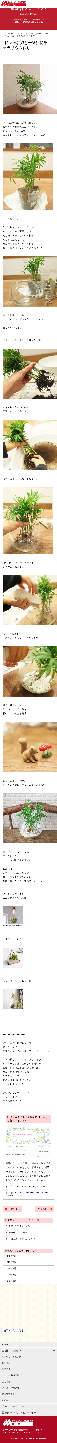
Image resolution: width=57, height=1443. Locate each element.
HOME (5, 1344)
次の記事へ (43, 1209)
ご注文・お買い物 (10, 1388)
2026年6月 (10, 1262)
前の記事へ (14, 1209)
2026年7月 (10, 1256)
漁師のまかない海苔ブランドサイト (22, 1412)
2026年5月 (10, 1268)
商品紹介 (6, 1369)
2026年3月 (10, 1281)
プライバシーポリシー (13, 1406)
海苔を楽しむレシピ (18, 1232)
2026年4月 (10, 1274)
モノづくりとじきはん (13, 1356)
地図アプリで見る (13, 1330)
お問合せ (6, 1400)
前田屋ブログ (8, 1394)
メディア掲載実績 (10, 1375)
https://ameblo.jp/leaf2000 (33, 1186)
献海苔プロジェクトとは (18, 34)
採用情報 (6, 1381)
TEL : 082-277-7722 (11, 1433)
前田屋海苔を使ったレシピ (21, 1239)
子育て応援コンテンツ (38, 34)
